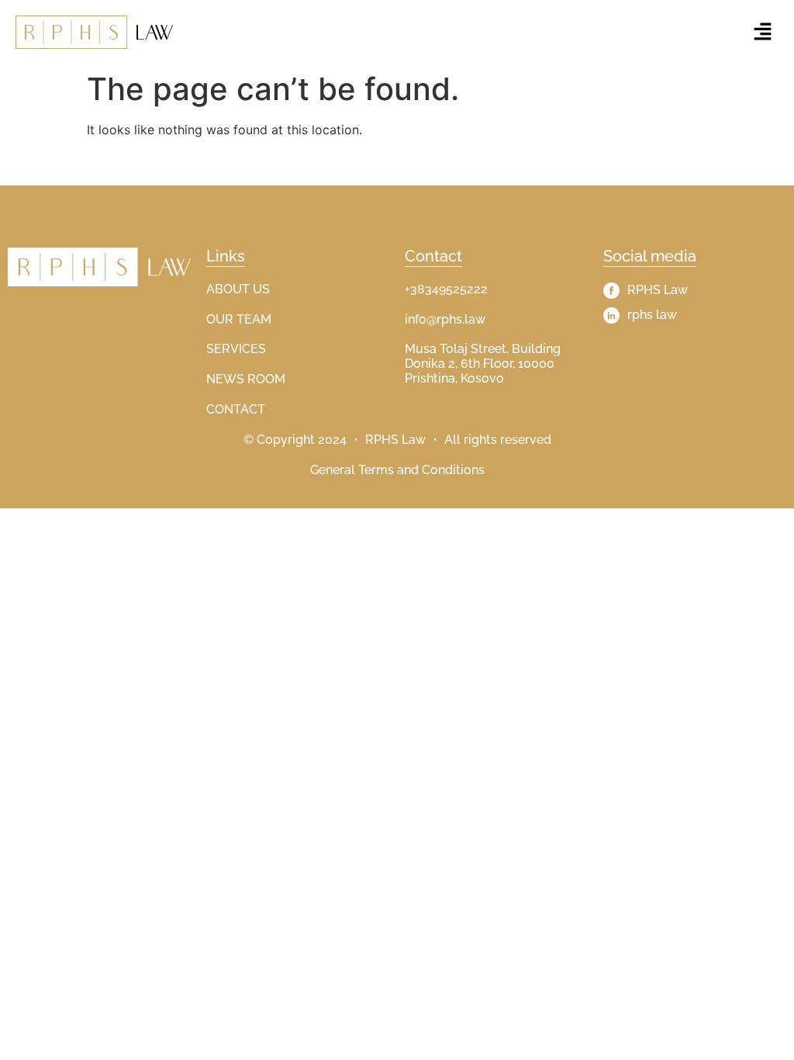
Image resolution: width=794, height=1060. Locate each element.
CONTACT (235, 409)
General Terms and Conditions (397, 469)
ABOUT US (238, 289)
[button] (762, 32)
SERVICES (236, 348)
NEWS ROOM (245, 379)
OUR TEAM (238, 319)
